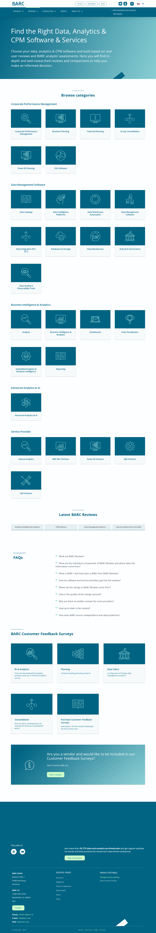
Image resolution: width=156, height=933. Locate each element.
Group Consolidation (130, 131)
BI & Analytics (22, 669)
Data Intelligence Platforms (60, 213)
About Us (76, 11)
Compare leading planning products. (76, 673)
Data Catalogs (26, 212)
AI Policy (102, 930)
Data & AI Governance (130, 249)
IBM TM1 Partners (60, 459)
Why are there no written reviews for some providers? (86, 601)
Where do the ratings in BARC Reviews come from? (85, 587)
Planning (65, 669)
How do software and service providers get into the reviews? (90, 580)
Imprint (80, 930)
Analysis (26, 332)
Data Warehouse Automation (95, 213)
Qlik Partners (130, 459)
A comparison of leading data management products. (119, 674)
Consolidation (22, 719)
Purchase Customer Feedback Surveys (76, 721)
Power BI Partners (95, 459)
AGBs (96, 930)
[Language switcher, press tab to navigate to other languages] (140, 4)
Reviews (31, 11)
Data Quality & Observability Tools (26, 287)
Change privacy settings (109, 877)
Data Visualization (130, 332)
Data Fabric (113, 669)
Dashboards (95, 332)
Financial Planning (95, 131)
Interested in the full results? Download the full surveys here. (77, 727)
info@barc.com (24, 918)
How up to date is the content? (74, 608)
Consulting (48, 11)
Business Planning (60, 131)
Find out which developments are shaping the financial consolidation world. (29, 725)
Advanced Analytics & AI (26, 415)
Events (64, 11)
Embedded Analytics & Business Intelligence (26, 370)
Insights (17, 11)
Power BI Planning (26, 168)
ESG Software (60, 168)
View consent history (108, 880)
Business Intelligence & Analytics (60, 333)
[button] (132, 4)
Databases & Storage (60, 249)
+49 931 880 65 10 (26, 914)
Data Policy (89, 930)
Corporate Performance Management (26, 132)
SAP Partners (26, 493)
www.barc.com (23, 922)
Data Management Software (130, 213)
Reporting (60, 369)
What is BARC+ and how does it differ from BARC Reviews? (89, 573)
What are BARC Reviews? (71, 556)
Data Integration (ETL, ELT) (26, 250)
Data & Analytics (26, 459)
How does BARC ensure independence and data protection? (89, 615)
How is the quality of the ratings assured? (80, 594)
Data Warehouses (95, 249)
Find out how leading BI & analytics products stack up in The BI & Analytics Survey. (30, 675)
